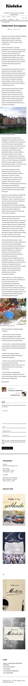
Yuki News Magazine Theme (18, 680)
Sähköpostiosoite (7, 431)
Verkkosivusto (6, 435)
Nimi (4, 426)
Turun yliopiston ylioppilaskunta (11, 670)
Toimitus (8, 16)
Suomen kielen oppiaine (9, 666)
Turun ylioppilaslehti (8, 672)
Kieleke (10, 29)
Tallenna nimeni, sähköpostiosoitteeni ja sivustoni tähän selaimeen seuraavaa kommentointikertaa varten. (14, 442)
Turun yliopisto (6, 668)
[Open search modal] (25, 18)
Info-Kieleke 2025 (6, 22)
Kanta (14, 16)
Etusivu (3, 16)
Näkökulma (11, 19)
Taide (17, 19)
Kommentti (5, 410)
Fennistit (4, 19)
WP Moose (11, 682)
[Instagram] (23, 18)
